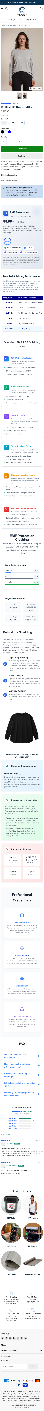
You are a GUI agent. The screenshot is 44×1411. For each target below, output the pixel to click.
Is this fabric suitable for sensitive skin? (22, 1084)
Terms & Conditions (8, 1396)
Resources (36, 1400)
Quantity (4, 137)
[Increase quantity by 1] (19, 141)
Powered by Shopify (22, 1407)
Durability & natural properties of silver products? (22, 1094)
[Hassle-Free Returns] (32, 1314)
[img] (5, 1141)
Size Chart (4, 115)
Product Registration (33, 1398)
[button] (19, 95)
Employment (36, 1396)
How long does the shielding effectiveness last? (22, 1065)
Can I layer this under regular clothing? (22, 1075)
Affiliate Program (25, 1400)
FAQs (3, 1398)
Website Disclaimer (23, 1396)
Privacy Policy (7, 1394)
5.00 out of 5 (27, 1112)
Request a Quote (9, 1391)
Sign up (33, 1366)
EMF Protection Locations (15, 1398)
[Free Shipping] (11, 1297)
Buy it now (22, 156)
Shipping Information (32, 1394)
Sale (22, 1403)
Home (3, 25)
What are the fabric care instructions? (22, 1056)
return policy (11, 195)
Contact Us (20, 1391)
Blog (36, 1391)
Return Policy (18, 1394)
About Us (30, 1391)
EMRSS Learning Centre (10, 1400)
